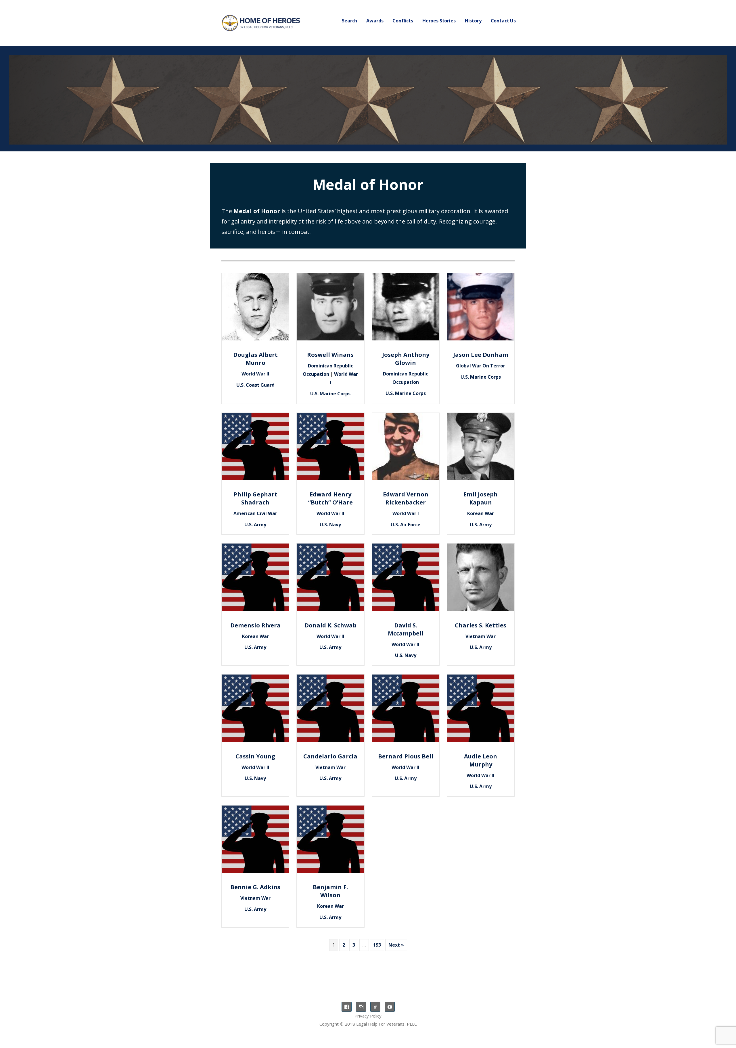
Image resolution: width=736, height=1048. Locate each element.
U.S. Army (255, 524)
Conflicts (402, 21)
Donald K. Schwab (330, 625)
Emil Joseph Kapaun (480, 498)
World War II (255, 374)
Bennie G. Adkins (255, 887)
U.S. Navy (330, 524)
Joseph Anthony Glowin (405, 359)
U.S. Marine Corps (330, 393)
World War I (405, 513)
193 (377, 945)
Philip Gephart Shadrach (255, 498)
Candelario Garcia (330, 756)
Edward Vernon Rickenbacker (405, 498)
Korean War (480, 513)
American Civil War (255, 513)
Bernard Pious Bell (405, 756)
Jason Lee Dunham (480, 355)
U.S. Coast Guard (255, 385)
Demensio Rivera (255, 625)
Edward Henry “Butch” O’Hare (330, 498)
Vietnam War (480, 636)
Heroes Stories (439, 21)
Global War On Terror (480, 366)
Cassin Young (255, 756)
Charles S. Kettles (480, 625)
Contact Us (503, 21)
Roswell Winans (330, 355)
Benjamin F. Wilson (330, 891)
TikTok (375, 1007)
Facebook (347, 1007)
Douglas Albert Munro (255, 359)
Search (349, 21)
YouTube (390, 1007)
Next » (396, 945)
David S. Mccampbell (405, 629)
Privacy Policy (368, 1016)
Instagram (361, 1007)
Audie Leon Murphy (480, 760)
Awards (374, 21)
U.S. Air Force (405, 524)
